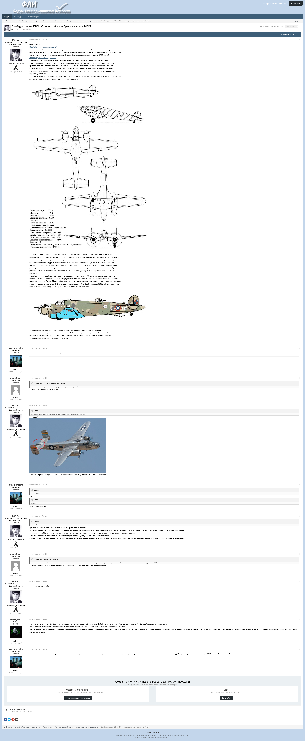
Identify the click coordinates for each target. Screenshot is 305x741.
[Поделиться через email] (16, 719)
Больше (297, 21)
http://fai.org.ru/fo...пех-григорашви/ (43, 47)
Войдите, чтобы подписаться (272, 26)
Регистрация (295, 3)
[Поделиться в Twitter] (9, 719)
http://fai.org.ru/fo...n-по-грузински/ (42, 57)
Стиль (155, 732)
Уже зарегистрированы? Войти (273, 3)
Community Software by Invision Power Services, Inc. (152, 737)
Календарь (18, 16)
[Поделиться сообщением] (299, 40)
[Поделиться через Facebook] (5, 719)
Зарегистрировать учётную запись (78, 698)
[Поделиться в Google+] (13, 719)
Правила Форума (33, 16)
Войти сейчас (226, 698)
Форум (6, 16)
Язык (148, 732)
